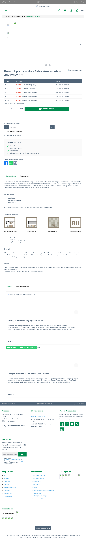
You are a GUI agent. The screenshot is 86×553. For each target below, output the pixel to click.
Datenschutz (37, 482)
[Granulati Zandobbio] (75, 74)
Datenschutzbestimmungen (12, 459)
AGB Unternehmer (39, 475)
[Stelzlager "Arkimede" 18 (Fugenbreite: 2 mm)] (43, 304)
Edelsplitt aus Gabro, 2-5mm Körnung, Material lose (28, 374)
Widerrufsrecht (38, 499)
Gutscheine (8, 497)
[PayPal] (60, 476)
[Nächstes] (80, 44)
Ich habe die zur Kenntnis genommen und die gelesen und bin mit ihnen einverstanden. (13, 461)
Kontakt (35, 488)
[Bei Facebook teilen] (6, 163)
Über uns (7, 491)
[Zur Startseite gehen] (43, 6)
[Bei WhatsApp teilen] (10, 163)
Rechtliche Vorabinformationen (43, 491)
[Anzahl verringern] (6, 109)
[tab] (11, 176)
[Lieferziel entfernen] (6, 127)
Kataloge (7, 482)
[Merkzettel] (65, 10)
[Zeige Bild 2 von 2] (50, 65)
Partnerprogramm (10, 488)
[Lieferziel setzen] (52, 127)
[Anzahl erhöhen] (17, 109)
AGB (22, 461)
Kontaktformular (9, 271)
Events (6, 479)
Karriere (6, 484)
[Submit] (22, 454)
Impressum (36, 484)
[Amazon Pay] (72, 476)
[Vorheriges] (15, 44)
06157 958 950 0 (38, 416)
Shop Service (7, 472)
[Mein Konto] (71, 10)
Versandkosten (38, 535)
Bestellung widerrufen (43, 528)
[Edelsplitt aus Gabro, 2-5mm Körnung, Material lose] (43, 357)
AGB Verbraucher (38, 479)
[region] (43, 44)
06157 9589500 (38, 271)
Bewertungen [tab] (24, 176)
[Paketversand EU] (3, 519)
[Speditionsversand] (6, 519)
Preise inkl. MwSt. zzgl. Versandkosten (14, 103)
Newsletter (8, 494)
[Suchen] (59, 10)
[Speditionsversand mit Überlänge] (9, 519)
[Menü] (5, 10)
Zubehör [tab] (9, 287)
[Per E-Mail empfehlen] (15, 163)
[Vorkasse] (79, 476)
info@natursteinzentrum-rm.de (24, 271)
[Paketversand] (20, 513)
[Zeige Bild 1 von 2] (46, 65)
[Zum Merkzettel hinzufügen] (76, 312)
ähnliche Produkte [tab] (22, 287)
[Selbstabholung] (12, 519)
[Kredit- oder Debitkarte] (63, 476)
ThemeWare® (62, 537)
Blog (5, 475)
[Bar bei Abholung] (66, 476)
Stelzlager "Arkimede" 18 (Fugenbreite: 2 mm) (26, 321)
